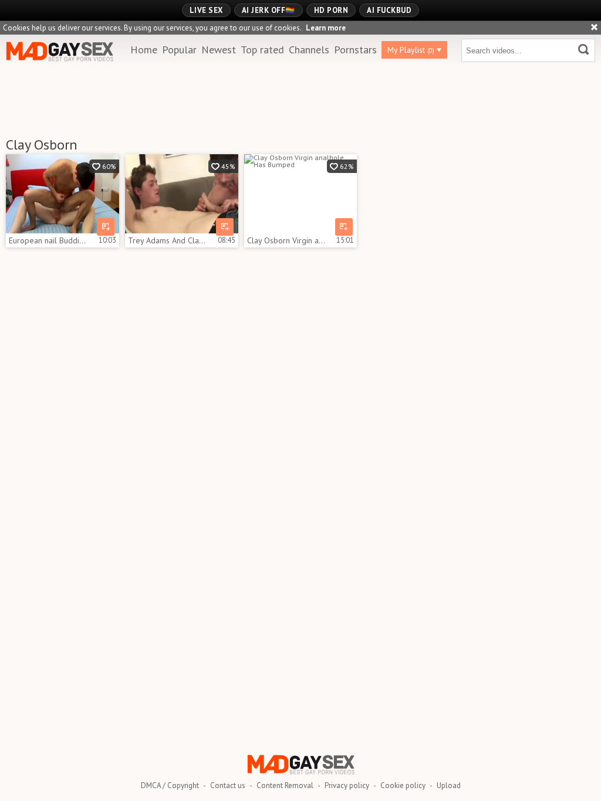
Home (143, 49)
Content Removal (284, 785)
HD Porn (331, 10)
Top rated (262, 49)
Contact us (227, 785)
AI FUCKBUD (389, 10)
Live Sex (206, 10)
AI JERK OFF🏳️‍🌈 (268, 10)
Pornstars (355, 49)
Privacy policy (347, 785)
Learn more (326, 28)
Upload (449, 785)
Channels (309, 49)
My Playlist (410, 50)
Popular (179, 49)
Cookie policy (403, 785)
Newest (218, 49)
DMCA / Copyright (170, 785)
